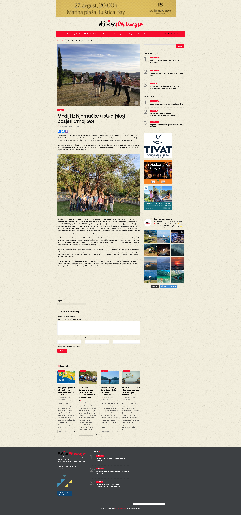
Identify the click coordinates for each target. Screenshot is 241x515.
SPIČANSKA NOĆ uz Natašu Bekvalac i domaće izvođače (166, 74)
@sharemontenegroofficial (141, 504)
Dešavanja (154, 57)
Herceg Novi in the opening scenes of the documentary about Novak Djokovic (164, 87)
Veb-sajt (115, 338)
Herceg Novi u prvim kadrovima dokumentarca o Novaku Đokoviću (162, 114)
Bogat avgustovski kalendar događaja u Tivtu (166, 104)
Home (59, 40)
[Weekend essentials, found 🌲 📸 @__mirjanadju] (177, 250)
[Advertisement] (98, 283)
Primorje (154, 110)
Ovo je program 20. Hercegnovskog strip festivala (164, 61)
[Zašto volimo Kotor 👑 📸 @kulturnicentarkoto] (163, 250)
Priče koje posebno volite (101, 34)
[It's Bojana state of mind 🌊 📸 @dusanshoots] (150, 263)
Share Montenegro (121, 508)
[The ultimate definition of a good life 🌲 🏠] (150, 276)
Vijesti (64, 40)
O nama (140, 34)
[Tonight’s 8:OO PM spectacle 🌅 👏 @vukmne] (177, 263)
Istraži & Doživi (84, 34)
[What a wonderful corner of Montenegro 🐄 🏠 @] (150, 250)
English (131, 34)
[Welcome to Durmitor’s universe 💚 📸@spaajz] (150, 236)
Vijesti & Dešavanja (69, 34)
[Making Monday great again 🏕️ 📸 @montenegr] (177, 276)
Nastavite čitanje (63, 431)
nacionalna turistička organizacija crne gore (71, 304)
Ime (58, 338)
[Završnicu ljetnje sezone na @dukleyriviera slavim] (177, 236)
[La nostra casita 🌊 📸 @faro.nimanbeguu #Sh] (163, 236)
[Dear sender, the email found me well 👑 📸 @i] (163, 263)
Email (86, 338)
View (65, 377)
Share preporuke (119, 34)
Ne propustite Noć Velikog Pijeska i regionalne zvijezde (166, 126)
